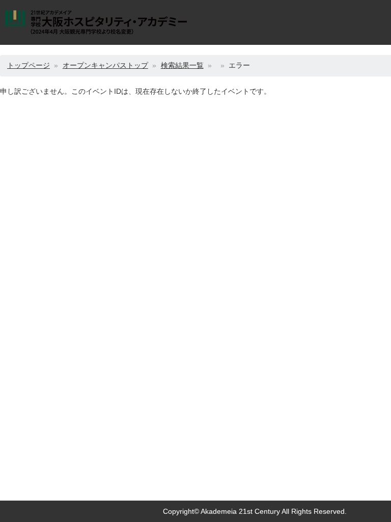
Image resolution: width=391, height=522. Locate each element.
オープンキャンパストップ (105, 65)
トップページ (28, 65)
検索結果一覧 (182, 65)
